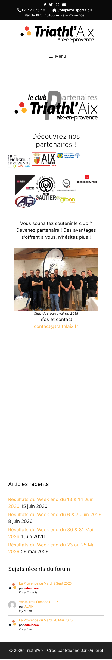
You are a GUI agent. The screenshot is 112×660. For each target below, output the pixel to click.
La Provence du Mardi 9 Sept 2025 (45, 583)
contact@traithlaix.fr (56, 326)
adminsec (31, 588)
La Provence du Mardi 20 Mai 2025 (46, 620)
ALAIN (28, 606)
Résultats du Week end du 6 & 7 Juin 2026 (55, 514)
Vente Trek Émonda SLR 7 (38, 602)
